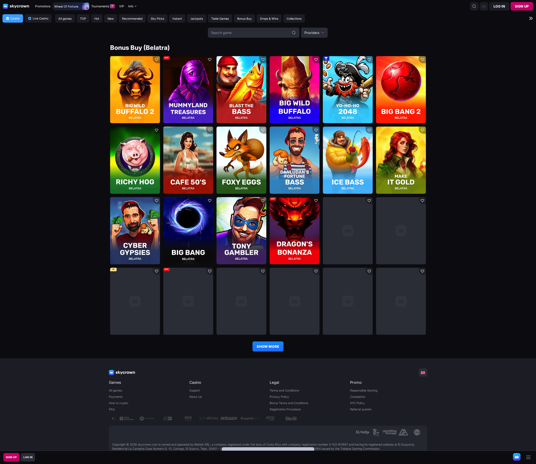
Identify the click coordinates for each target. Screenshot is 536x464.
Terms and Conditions (284, 390)
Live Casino (40, 18)
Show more (268, 346)
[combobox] (132, 6)
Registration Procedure (285, 409)
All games (115, 390)
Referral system (360, 409)
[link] (362, 432)
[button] (314, 33)
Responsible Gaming (363, 390)
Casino (15, 18)
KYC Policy (357, 403)
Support (194, 390)
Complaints (357, 396)
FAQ (112, 409)
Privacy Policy (279, 396)
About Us (195, 396)
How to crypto (118, 403)
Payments (115, 396)
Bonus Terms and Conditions (289, 403)
